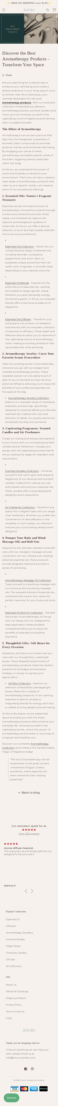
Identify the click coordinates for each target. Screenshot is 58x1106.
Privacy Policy (14, 1004)
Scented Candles (15, 939)
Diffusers (11, 926)
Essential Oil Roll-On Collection (24, 612)
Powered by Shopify (35, 1080)
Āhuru (23, 1080)
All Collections (14, 966)
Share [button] (9, 75)
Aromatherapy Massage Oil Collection (28, 580)
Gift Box (10, 959)
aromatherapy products (16, 102)
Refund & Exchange (17, 991)
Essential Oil (13, 919)
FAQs (9, 1018)
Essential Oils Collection (19, 246)
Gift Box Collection (19, 683)
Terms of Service (15, 1011)
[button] (3, 10)
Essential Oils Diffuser (18, 319)
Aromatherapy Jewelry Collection (28, 398)
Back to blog (31, 792)
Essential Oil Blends (17, 283)
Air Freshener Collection (20, 507)
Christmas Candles (16, 953)
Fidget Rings (13, 946)
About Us (11, 985)
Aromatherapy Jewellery (19, 932)
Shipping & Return (16, 998)
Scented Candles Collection (22, 471)
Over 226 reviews (29, 833)
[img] (29, 830)
